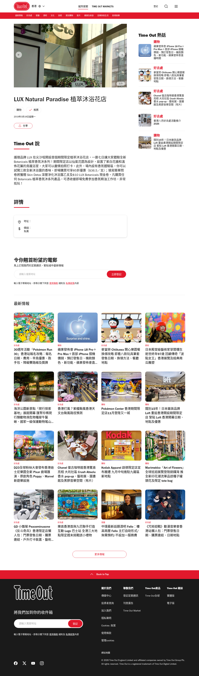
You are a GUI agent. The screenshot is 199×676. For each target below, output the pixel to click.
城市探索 (83, 7)
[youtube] (33, 663)
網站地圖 (105, 653)
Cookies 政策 (108, 626)
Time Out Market (132, 611)
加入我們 (106, 611)
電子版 (170, 603)
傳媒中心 (106, 596)
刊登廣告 (128, 603)
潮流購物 (69, 16)
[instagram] (42, 663)
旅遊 (60, 16)
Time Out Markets (102, 7)
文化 (52, 16)
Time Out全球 (152, 596)
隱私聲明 (106, 618)
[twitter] (24, 663)
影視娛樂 (116, 16)
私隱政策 (70, 284)
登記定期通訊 (130, 596)
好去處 (29, 16)
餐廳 (37, 16)
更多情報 (100, 554)
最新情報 (19, 16)
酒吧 (45, 16)
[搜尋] (166, 6)
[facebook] (16, 663)
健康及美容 (89, 16)
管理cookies (107, 641)
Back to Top (102, 574)
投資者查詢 (107, 603)
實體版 (170, 596)
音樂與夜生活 (103, 16)
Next (122, 55)
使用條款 (53, 284)
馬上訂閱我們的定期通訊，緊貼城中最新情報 (39, 266)
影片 (79, 16)
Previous (19, 55)
